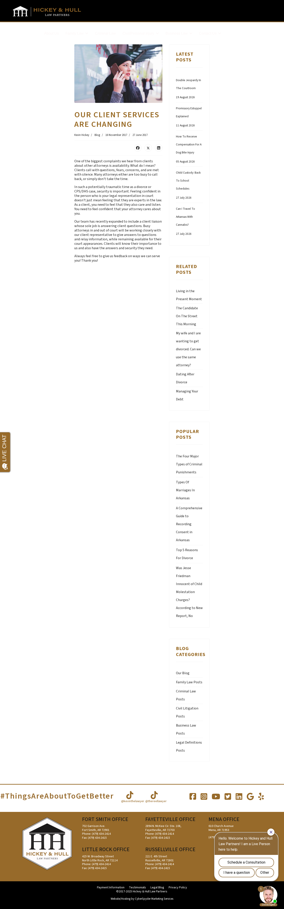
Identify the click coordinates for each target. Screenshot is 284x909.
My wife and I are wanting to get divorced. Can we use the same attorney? (188, 349)
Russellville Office (170, 849)
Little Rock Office (106, 849)
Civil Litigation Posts (187, 712)
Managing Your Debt (187, 395)
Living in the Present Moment (189, 295)
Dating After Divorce (185, 378)
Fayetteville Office (170, 819)
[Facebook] (138, 148)
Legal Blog (157, 888)
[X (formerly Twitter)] (148, 148)
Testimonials (137, 888)
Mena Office (224, 819)
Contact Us (208, 33)
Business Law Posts (186, 729)
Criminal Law (105, 33)
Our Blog (182, 673)
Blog (97, 135)
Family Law (74, 33)
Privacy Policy (178, 888)
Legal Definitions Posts (189, 746)
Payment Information (110, 888)
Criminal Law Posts (186, 695)
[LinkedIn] (158, 148)
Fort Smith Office (105, 819)
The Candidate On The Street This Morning (187, 316)
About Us (51, 33)
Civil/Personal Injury (138, 33)
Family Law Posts (189, 682)
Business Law (177, 33)
